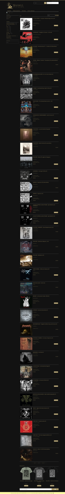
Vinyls (7, 26)
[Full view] (57, 15)
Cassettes (7, 32)
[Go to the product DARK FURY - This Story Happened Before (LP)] (26, 441)
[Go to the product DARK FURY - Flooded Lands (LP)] (26, 427)
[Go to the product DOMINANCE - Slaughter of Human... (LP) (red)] (26, 38)
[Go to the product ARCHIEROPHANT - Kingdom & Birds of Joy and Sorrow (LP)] (26, 330)
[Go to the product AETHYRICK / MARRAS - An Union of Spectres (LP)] (26, 344)
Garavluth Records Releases (10, 24)
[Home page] (15, 5)
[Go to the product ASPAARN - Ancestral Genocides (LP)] (26, 316)
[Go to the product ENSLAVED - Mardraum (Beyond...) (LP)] (26, 247)
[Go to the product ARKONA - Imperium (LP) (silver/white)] (26, 186)
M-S (8, 30)
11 (44, 462)
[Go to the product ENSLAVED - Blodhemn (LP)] (26, 261)
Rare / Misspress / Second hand (11, 35)
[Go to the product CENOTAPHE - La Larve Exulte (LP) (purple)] (26, 135)
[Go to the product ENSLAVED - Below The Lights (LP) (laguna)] (26, 163)
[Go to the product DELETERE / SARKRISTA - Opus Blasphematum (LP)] (26, 233)
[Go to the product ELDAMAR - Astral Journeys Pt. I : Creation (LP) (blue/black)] (26, 52)
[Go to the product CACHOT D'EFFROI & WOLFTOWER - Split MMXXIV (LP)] (26, 220)
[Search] (45, 3)
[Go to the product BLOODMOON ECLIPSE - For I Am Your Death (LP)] (26, 80)
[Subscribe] (55, 489)
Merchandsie (8, 33)
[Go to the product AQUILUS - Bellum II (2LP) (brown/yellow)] (26, 455)
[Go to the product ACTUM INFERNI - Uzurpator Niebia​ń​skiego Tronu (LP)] (26, 24)
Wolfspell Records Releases (10, 23)
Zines (7, 34)
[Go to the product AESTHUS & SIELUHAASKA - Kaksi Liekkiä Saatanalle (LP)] (26, 400)
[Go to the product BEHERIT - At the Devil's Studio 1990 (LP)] (26, 302)
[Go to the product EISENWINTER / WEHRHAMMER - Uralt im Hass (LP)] (26, 121)
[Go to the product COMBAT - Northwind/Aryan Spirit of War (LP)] (26, 93)
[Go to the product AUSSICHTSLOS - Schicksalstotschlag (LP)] (26, 372)
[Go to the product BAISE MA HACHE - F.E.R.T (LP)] (26, 288)
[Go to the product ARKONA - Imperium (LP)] (26, 197)
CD (6, 25)
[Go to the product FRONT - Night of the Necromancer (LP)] (26, 413)
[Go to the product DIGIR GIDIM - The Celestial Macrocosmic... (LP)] (26, 107)
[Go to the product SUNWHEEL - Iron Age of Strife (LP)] (26, 175)
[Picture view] (56, 15)
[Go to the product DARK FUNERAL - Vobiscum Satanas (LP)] (26, 275)
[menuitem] (9, 11)
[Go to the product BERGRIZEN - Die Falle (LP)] (26, 358)
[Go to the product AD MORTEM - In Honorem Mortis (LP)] (26, 386)
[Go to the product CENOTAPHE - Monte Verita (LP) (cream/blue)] (26, 149)
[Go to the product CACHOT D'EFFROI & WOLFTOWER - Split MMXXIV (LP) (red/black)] (26, 209)
